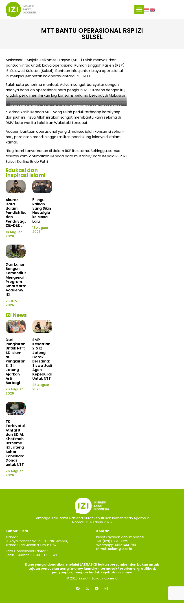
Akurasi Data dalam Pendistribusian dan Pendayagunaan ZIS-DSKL (21, 212)
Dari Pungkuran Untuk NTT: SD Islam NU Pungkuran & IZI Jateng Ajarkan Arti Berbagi (15, 361)
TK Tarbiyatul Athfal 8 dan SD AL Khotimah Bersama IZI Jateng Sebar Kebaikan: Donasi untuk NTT (15, 443)
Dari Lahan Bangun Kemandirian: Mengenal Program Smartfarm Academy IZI (18, 279)
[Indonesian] (147, 9)
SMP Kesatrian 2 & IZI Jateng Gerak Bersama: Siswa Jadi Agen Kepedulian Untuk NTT (42, 359)
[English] (153, 9)
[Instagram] (106, 588)
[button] (139, 9)
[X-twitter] (87, 588)
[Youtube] (96, 588)
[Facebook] (77, 588)
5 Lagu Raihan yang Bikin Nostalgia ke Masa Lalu (41, 210)
